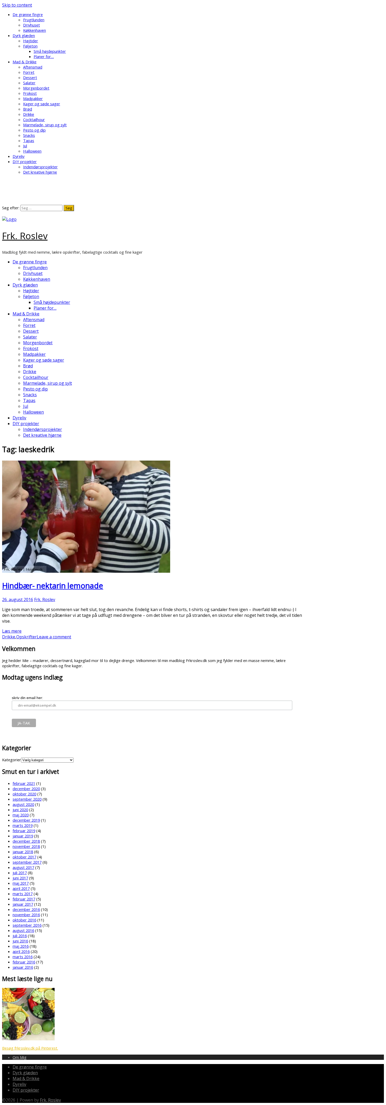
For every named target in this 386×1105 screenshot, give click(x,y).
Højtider (30, 40)
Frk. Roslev (25, 236)
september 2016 (27, 925)
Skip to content (17, 5)
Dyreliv (18, 156)
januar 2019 (23, 835)
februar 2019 (24, 830)
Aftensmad (32, 67)
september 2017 (27, 862)
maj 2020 (21, 814)
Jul (25, 145)
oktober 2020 (24, 793)
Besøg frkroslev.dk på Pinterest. (30, 1048)
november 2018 (26, 846)
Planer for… (44, 56)
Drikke (28, 114)
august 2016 (23, 930)
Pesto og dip (34, 130)
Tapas (28, 140)
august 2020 (23, 804)
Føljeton (30, 46)
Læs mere (12, 631)
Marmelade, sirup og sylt (45, 124)
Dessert (30, 77)
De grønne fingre (28, 14)
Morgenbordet (36, 88)
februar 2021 (24, 783)
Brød (27, 109)
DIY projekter (25, 161)
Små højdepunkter (50, 51)
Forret (28, 72)
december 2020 (26, 788)
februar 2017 (24, 898)
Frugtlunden (33, 19)
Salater (29, 82)
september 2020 (27, 799)
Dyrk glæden (24, 35)
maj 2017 (21, 883)
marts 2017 (23, 893)
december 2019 (26, 820)
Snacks (29, 135)
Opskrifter (26, 637)
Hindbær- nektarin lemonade (52, 585)
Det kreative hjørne (40, 172)
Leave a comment (54, 637)
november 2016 (26, 914)
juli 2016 (20, 935)
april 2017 (21, 888)
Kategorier (11, 759)
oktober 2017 (24, 856)
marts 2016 (23, 956)
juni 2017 (20, 877)
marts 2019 (23, 825)
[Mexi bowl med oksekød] (28, 1038)
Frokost (30, 93)
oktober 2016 (24, 919)
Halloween (32, 151)
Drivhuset (31, 25)
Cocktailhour (34, 119)
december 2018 (26, 841)
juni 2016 (20, 941)
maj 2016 (21, 946)
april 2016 (21, 951)
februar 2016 (24, 962)
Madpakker (33, 98)
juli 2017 (20, 872)
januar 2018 (23, 851)
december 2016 (26, 909)
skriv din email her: (27, 698)
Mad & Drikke (24, 61)
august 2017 (23, 867)
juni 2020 (20, 809)
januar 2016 (23, 967)
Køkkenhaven (34, 30)
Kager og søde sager (41, 103)
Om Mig (20, 1057)
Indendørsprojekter (40, 166)
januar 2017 (23, 904)
